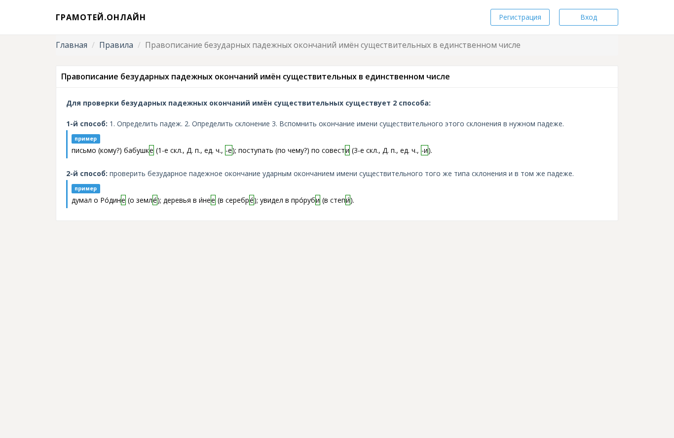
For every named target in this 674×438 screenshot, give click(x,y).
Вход (588, 17)
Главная (71, 44)
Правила (116, 44)
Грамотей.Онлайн (101, 17)
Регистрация (520, 17)
